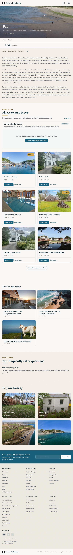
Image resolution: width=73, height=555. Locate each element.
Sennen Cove (30, 511)
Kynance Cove (30, 506)
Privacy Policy (53, 508)
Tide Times (5, 511)
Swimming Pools (31, 486)
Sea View (28, 480)
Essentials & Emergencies (10, 506)
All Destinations (7, 492)
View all (66, 118)
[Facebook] (4, 534)
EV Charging (6, 523)
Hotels (28, 483)
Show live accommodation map (36, 140)
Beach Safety (6, 508)
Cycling (4, 517)
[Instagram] (8, 534)
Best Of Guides (54, 480)
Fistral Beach (30, 500)
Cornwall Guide (7, 500)
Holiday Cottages (31, 472)
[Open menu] (69, 3)
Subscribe (65, 457)
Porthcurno (29, 503)
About (10, 40)
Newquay (5, 472)
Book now (7, 184)
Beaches (52, 472)
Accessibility (6, 514)
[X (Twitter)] (12, 534)
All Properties (30, 489)
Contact (51, 503)
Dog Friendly (30, 475)
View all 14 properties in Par (36, 268)
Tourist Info (5, 526)
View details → (18, 184)
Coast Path (5, 520)
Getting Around (7, 503)
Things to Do (53, 475)
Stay (4, 40)
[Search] (64, 3)
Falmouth (5, 480)
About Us (52, 500)
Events (51, 478)
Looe (3, 486)
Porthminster (30, 508)
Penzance (5, 483)
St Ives (4, 475)
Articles (51, 483)
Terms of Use (53, 511)
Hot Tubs (28, 478)
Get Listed (52, 506)
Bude (3, 489)
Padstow (5, 478)
